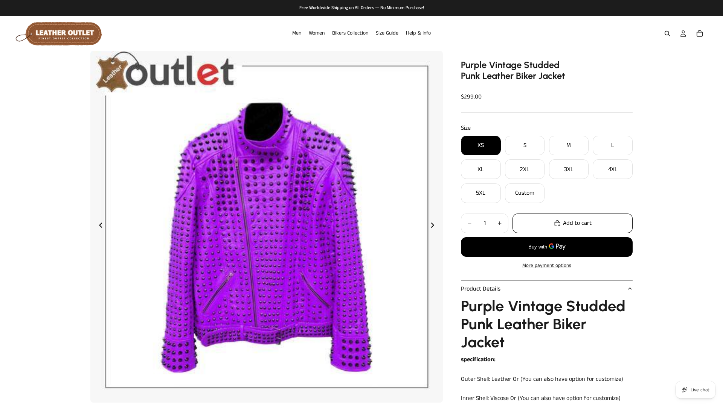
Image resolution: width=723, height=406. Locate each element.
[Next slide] (434, 226)
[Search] (667, 33)
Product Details (480, 289)
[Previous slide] (98, 226)
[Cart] (699, 33)
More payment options (546, 265)
